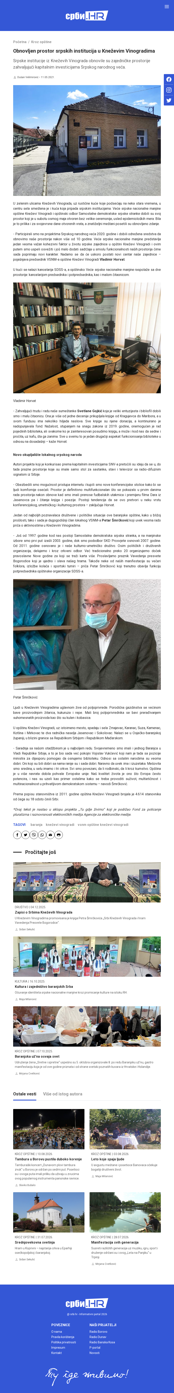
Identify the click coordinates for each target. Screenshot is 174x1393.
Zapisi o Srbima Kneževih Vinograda (43, 912)
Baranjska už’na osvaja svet (37, 1056)
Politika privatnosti (63, 1342)
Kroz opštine (41, 42)
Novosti (95, 1353)
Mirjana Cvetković (29, 1073)
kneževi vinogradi (60, 825)
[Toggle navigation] (167, 6)
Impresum (58, 1347)
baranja (36, 825)
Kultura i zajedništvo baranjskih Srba (44, 987)
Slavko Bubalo (27, 1185)
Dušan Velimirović (27, 77)
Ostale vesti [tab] (24, 1093)
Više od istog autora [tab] (62, 1093)
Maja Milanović (27, 999)
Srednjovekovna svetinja (35, 1242)
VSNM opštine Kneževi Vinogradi (103, 825)
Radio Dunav (98, 1337)
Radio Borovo (98, 1331)
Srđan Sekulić (27, 929)
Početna (20, 42)
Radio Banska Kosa (102, 1342)
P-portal (95, 1347)
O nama (56, 1331)
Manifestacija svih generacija (115, 1242)
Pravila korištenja (62, 1337)
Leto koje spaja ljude (107, 1159)
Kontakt (56, 1353)
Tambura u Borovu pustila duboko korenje (48, 1159)
